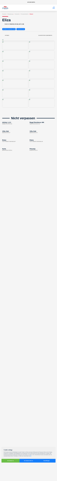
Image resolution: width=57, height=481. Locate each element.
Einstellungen (46, 460)
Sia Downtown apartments (45, 35)
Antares (7, 35)
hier (30, 455)
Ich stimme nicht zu (28, 460)
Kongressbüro (31, 2)
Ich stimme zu (10, 460)
